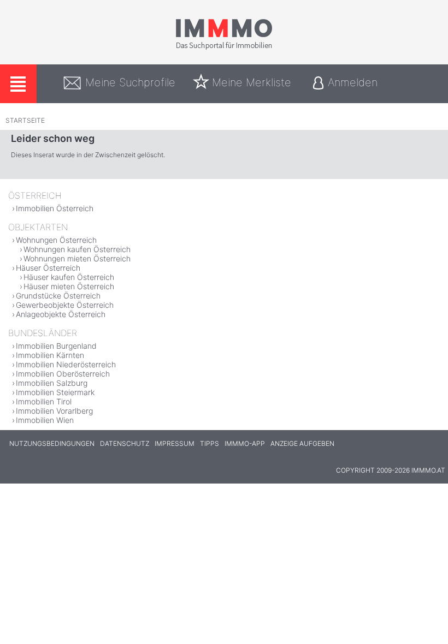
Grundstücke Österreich (58, 295)
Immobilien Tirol (44, 401)
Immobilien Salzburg (51, 382)
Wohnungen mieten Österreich (77, 258)
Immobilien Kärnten (50, 355)
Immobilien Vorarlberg (54, 410)
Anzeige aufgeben (302, 443)
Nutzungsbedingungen (52, 443)
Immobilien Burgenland (56, 345)
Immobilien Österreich (54, 208)
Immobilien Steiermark (55, 392)
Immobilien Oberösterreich (63, 373)
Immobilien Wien (45, 420)
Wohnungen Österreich (56, 240)
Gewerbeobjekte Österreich (65, 304)
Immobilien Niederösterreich (66, 364)
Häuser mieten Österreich (68, 286)
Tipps (209, 443)
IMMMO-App (245, 443)
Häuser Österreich (48, 267)
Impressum (174, 443)
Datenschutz (124, 443)
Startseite (25, 120)
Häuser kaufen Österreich (68, 277)
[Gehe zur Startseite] (224, 47)
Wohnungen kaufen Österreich (77, 249)
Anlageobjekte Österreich (60, 314)
